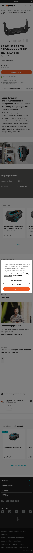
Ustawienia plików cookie (16, 280)
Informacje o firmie (17, 275)
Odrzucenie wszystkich (16, 284)
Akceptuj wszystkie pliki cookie (16, 289)
